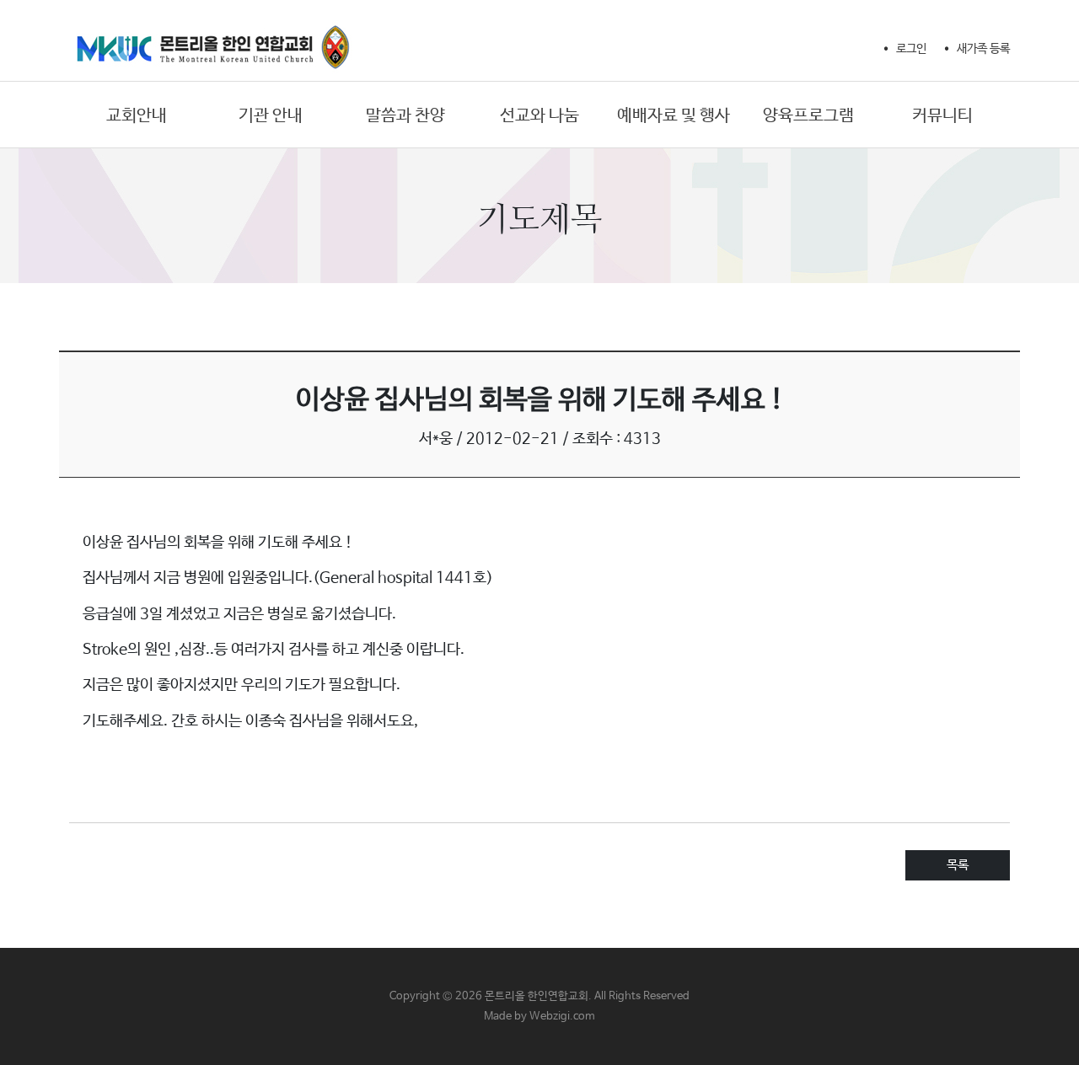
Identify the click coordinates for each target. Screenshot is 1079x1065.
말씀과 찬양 (405, 116)
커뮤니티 (942, 116)
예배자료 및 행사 (673, 116)
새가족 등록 (983, 49)
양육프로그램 (808, 116)
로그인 (911, 49)
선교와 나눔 (539, 116)
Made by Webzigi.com (539, 1016)
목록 (958, 865)
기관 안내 (271, 116)
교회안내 (136, 116)
